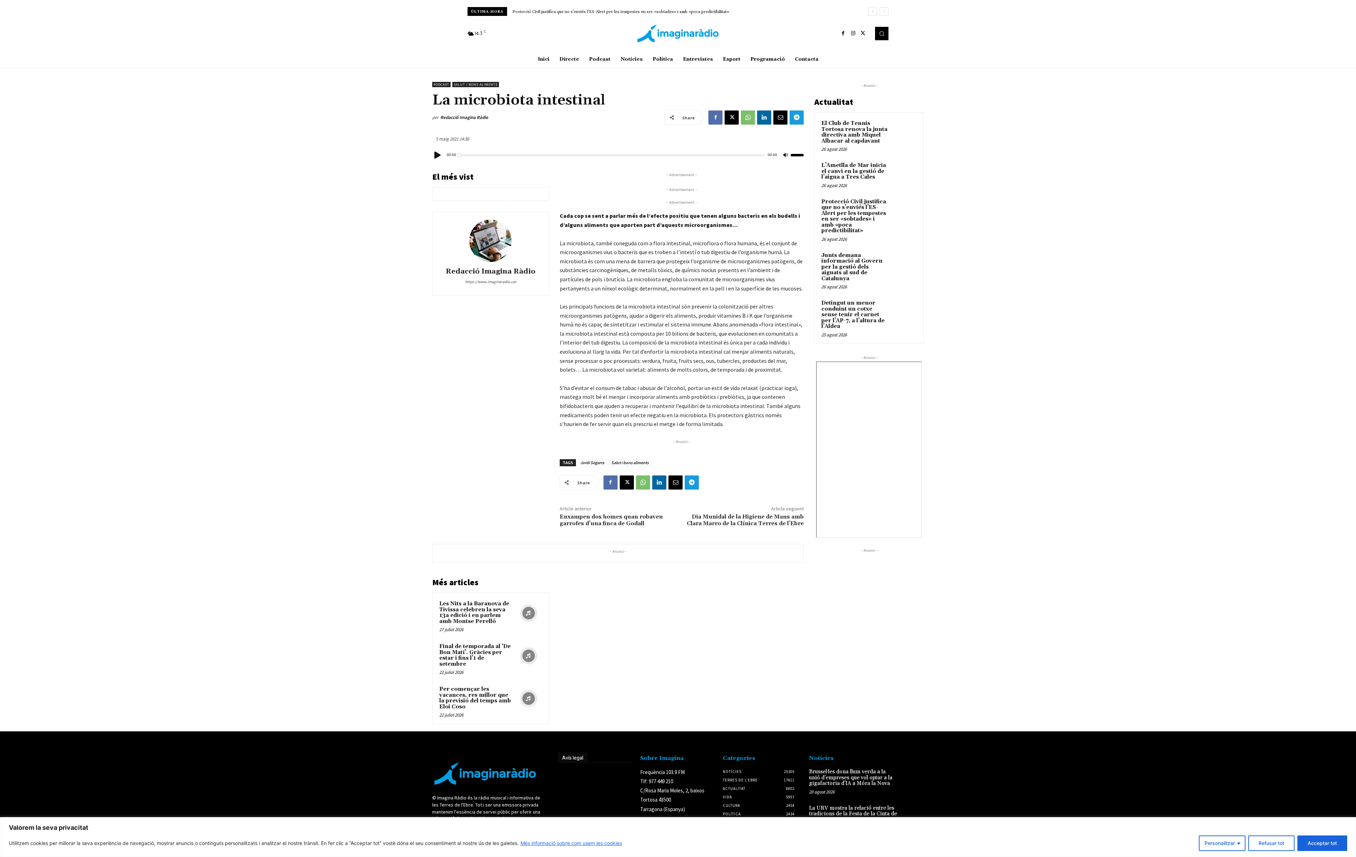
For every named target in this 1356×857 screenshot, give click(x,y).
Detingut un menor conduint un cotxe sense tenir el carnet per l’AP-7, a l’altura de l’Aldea (853, 315)
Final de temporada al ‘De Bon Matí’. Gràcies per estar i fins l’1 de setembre (475, 655)
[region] (678, 837)
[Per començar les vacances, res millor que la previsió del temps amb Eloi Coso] (528, 698)
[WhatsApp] (748, 117)
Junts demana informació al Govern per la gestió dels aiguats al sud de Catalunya (588, 11)
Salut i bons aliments (476, 84)
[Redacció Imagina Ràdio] (490, 241)
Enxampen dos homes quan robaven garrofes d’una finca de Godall (611, 520)
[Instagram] (853, 33)
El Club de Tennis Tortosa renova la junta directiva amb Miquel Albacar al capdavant (854, 132)
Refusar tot (1271, 843)
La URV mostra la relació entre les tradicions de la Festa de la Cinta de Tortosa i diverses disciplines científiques (853, 817)
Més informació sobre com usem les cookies (571, 843)
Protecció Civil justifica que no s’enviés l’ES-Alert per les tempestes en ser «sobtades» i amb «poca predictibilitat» (853, 216)
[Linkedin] (764, 117)
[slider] (797, 155)
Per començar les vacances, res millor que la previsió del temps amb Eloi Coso (475, 698)
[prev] (872, 11)
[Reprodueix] (438, 155)
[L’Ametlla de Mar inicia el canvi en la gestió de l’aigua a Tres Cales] (904, 173)
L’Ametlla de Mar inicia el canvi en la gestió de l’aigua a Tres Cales (853, 171)
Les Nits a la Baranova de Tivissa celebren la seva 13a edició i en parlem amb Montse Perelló (474, 612)
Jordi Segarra (592, 462)
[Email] (780, 117)
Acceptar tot (1322, 843)
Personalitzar (1220, 843)
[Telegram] (797, 117)
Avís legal (572, 758)
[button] (881, 33)
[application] (618, 155)
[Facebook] (843, 33)
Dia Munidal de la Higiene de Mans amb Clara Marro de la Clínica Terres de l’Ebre (745, 520)
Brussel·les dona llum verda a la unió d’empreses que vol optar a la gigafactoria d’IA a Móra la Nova (850, 777)
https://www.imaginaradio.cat (490, 281)
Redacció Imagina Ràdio (464, 117)
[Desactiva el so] (786, 155)
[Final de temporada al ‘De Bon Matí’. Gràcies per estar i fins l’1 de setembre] (528, 655)
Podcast (441, 84)
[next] (884, 11)
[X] (863, 33)
